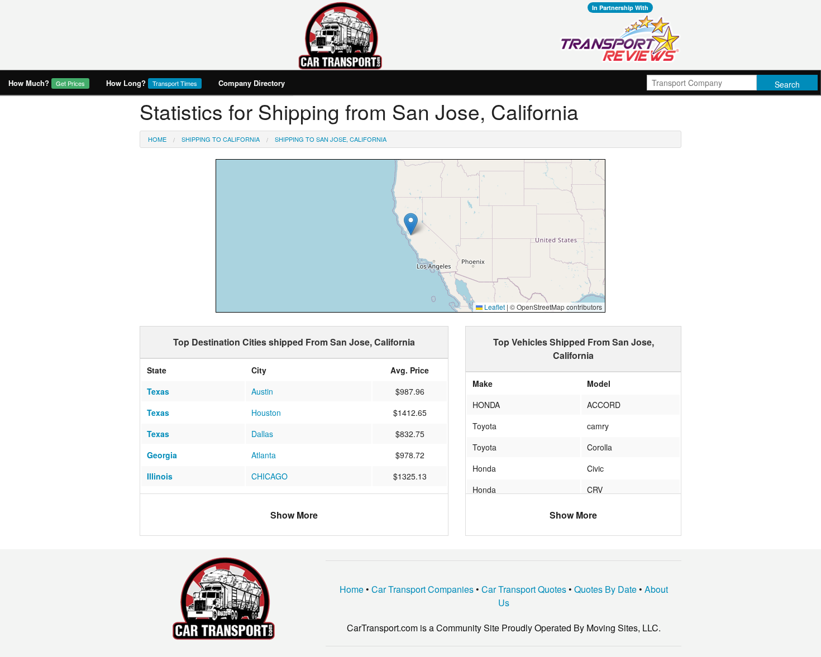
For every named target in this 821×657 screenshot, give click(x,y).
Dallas (262, 433)
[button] (411, 224)
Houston (266, 412)
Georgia (162, 455)
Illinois (160, 476)
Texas (158, 391)
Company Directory (251, 83)
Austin (262, 391)
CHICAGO (269, 476)
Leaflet (494, 306)
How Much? (46, 83)
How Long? (151, 83)
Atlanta (263, 455)
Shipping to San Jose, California (330, 139)
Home (157, 139)
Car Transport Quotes (523, 589)
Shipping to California (221, 139)
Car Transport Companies (422, 589)
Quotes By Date (605, 589)
